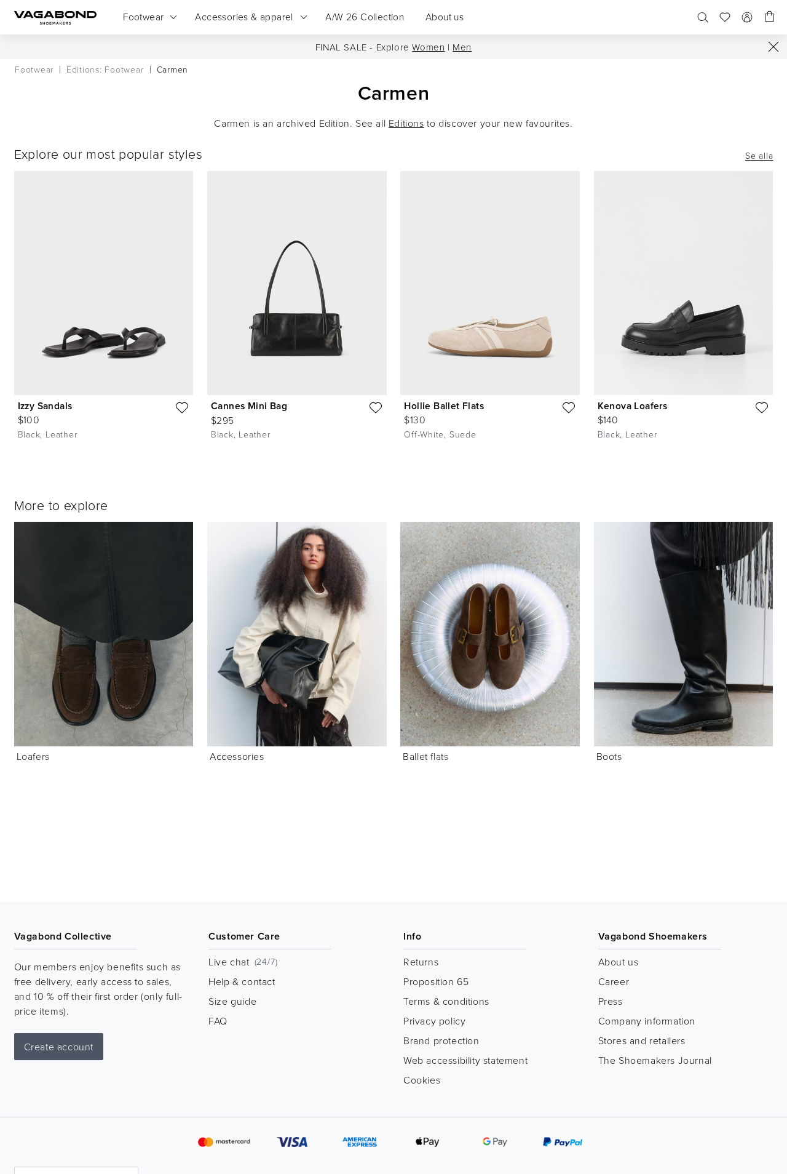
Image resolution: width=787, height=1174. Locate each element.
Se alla (759, 155)
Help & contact (241, 981)
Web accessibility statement (465, 1060)
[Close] (773, 46)
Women (428, 47)
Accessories (237, 756)
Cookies (421, 1080)
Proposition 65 (436, 981)
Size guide (232, 1001)
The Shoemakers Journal (655, 1060)
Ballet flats (425, 756)
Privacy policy (434, 1021)
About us (618, 961)
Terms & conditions (446, 1001)
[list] (393, 315)
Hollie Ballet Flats (444, 406)
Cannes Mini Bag (249, 406)
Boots (609, 756)
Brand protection (441, 1040)
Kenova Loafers (633, 406)
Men (462, 47)
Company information (646, 1021)
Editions (406, 123)
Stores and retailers (642, 1040)
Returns (420, 961)
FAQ (217, 1021)
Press (610, 1001)
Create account (58, 1046)
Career (614, 981)
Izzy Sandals (45, 406)
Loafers (33, 756)
